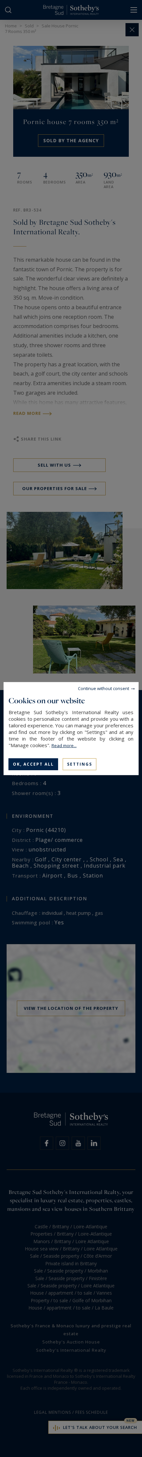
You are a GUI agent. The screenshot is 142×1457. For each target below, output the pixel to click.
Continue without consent (103, 688)
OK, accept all (33, 764)
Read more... (64, 745)
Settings (79, 764)
